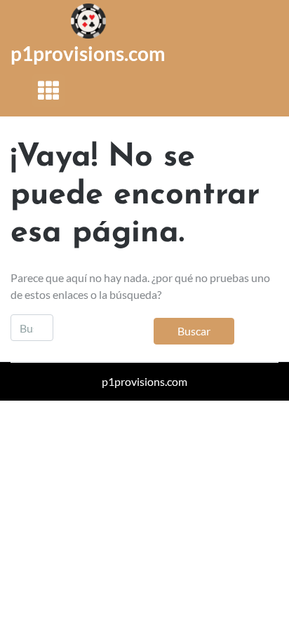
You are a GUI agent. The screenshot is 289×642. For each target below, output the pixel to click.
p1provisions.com (88, 53)
